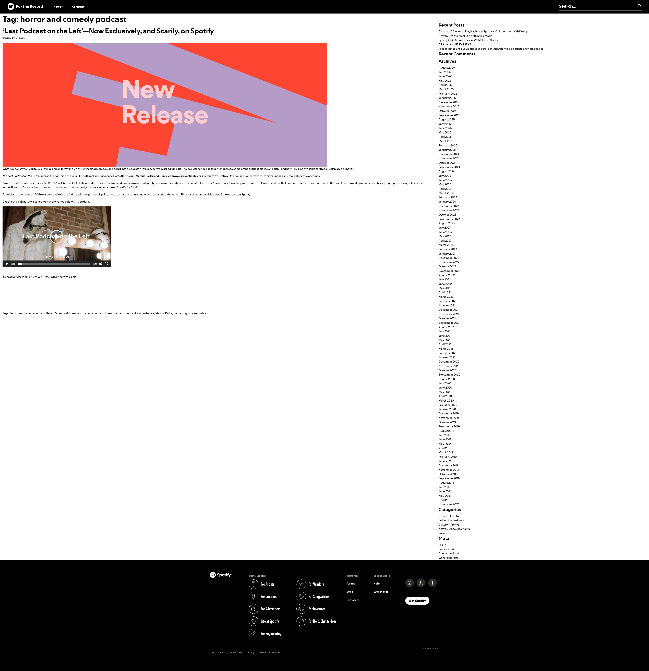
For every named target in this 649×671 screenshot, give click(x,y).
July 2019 (444, 435)
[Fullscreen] (106, 264)
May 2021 (445, 340)
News (57, 6)
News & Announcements (454, 529)
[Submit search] (638, 6)
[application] (57, 236)
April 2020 (445, 396)
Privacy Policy (246, 652)
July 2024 (445, 176)
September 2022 (449, 271)
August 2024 (447, 171)
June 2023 (445, 232)
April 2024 (445, 189)
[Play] (7, 264)
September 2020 (449, 374)
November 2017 (449, 504)
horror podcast (114, 313)
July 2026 (445, 72)
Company (78, 6)
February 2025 (448, 145)
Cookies (261, 652)
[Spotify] (25, 6)
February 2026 (448, 93)
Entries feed (446, 549)
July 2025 (445, 124)
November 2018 (449, 469)
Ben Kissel (15, 313)
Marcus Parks (163, 313)
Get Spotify (419, 600)
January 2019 (447, 461)
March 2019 (446, 452)
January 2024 (447, 201)
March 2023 (446, 245)
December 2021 (449, 310)
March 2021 (446, 349)
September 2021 (449, 323)
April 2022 (445, 292)
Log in (442, 545)
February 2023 (448, 249)
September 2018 (449, 478)
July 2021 (444, 331)
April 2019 (445, 448)
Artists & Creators (450, 516)
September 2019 (449, 426)
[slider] (54, 264)
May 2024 (445, 184)
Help (377, 583)
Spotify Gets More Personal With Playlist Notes (468, 40)
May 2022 (445, 288)
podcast (178, 313)
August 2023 (447, 223)
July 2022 (445, 279)
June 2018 (445, 491)
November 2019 (449, 418)
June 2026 (445, 76)
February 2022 (448, 301)
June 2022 (445, 284)
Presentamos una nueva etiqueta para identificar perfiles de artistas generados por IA (493, 49)
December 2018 (449, 465)
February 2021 (447, 353)
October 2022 (447, 266)
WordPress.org (448, 558)
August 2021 (446, 327)
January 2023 (447, 253)
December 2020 (449, 361)
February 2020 (448, 405)
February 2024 (448, 197)
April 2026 (445, 85)
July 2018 (444, 487)
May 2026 (445, 80)
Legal (214, 652)
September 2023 (449, 219)
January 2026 (447, 98)
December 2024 (449, 154)
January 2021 (447, 357)
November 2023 (449, 210)
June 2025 (445, 128)
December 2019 (449, 413)
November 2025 (449, 106)
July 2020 (445, 383)
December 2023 (449, 206)
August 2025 (447, 119)
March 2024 (446, 193)
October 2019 (447, 422)
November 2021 (449, 314)
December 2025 (449, 102)
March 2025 (446, 141)
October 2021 (447, 318)
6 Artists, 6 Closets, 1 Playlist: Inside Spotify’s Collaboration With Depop (483, 31)
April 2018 (445, 500)
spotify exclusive (195, 313)
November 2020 (449, 366)
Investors (353, 600)
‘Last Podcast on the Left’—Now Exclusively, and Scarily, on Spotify (108, 30)
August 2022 (447, 275)
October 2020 (447, 370)
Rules (442, 533)
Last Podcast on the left (139, 313)
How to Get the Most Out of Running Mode (465, 36)
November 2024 (449, 158)
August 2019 (446, 431)
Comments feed (449, 553)
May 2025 (445, 132)
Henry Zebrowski (57, 313)
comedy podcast (34, 313)
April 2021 (445, 344)
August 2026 (447, 67)
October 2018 (447, 474)
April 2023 (445, 240)
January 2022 (447, 305)
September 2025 (449, 115)
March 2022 (446, 297)
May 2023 (445, 236)
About (351, 583)
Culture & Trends (449, 524)
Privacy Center (228, 652)
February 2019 (448, 456)
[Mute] (101, 264)
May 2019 (445, 444)
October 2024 (447, 163)
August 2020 (447, 379)
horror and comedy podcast (86, 313)
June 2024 (445, 180)
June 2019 (445, 439)
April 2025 (445, 137)
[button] (56, 237)
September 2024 (449, 167)
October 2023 (447, 214)
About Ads (275, 652)
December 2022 (449, 258)
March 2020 (446, 400)
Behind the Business (451, 520)
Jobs (350, 591)
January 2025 (447, 150)
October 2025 (447, 111)
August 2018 (446, 482)
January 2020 (447, 409)
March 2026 (446, 89)
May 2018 (445, 496)
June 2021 (445, 336)
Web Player (381, 591)
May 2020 (445, 392)
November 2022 (449, 262)
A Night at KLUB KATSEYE (455, 44)
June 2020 (445, 387)
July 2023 (445, 227)
